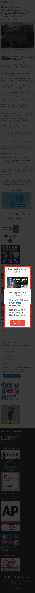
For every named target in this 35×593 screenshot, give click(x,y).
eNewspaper (15, 304)
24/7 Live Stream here (18, 313)
